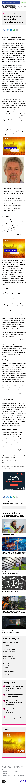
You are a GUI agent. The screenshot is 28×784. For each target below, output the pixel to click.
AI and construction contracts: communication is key (14, 695)
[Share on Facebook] (4, 30)
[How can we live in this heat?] (14, 742)
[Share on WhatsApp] (14, 30)
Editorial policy (19, 775)
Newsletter (6, 766)
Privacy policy (6, 775)
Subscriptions (18, 766)
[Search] (21, 7)
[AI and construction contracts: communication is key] (14, 583)
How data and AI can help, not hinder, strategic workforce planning (14, 719)
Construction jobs (11, 638)
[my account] (19, 7)
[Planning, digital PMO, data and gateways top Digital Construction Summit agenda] (14, 544)
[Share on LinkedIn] (11, 30)
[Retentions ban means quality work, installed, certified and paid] (14, 563)
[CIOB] (20, 781)
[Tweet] (7, 30)
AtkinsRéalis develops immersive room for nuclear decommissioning (14, 702)
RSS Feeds (17, 768)
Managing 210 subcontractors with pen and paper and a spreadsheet (14, 710)
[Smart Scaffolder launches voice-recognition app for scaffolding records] (14, 603)
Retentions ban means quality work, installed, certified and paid (14, 688)
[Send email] (17, 30)
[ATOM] (8, 781)
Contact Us (18, 771)
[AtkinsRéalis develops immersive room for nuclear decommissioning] (14, 622)
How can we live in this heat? (11, 755)
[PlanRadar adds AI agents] (14, 526)
